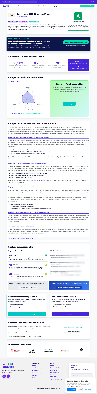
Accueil (34, 368)
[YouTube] (93, 2)
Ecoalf (27, 157)
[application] (27, 98)
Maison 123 (36, 180)
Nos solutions (18, 6)
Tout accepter (71, 389)
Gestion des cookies (56, 379)
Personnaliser (87, 389)
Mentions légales (55, 368)
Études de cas (42, 6)
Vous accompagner (30, 6)
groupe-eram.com (22, 16)
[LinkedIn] (91, 2)
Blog (50, 6)
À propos (56, 6)
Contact (63, 6)
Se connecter (74, 6)
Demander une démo (87, 6)
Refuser (80, 389)
